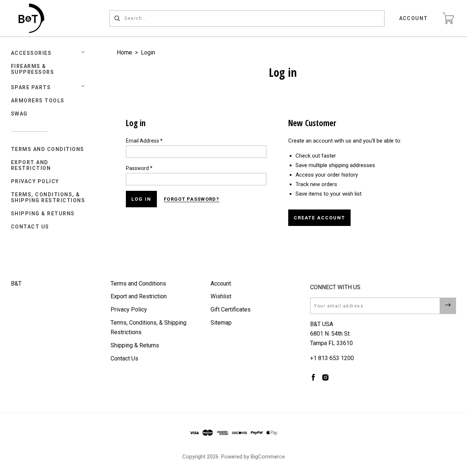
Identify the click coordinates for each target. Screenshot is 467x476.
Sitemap (221, 322)
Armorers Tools (38, 100)
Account (413, 18)
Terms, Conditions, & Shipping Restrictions (48, 197)
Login (148, 52)
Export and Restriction (31, 165)
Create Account (319, 217)
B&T (16, 283)
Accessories (31, 53)
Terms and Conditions (47, 149)
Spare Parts (31, 87)
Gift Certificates (231, 309)
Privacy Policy (35, 181)
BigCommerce (268, 456)
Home (124, 52)
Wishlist (221, 296)
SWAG (19, 114)
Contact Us (30, 227)
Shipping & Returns (43, 213)
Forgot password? (191, 199)
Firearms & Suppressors (32, 69)
